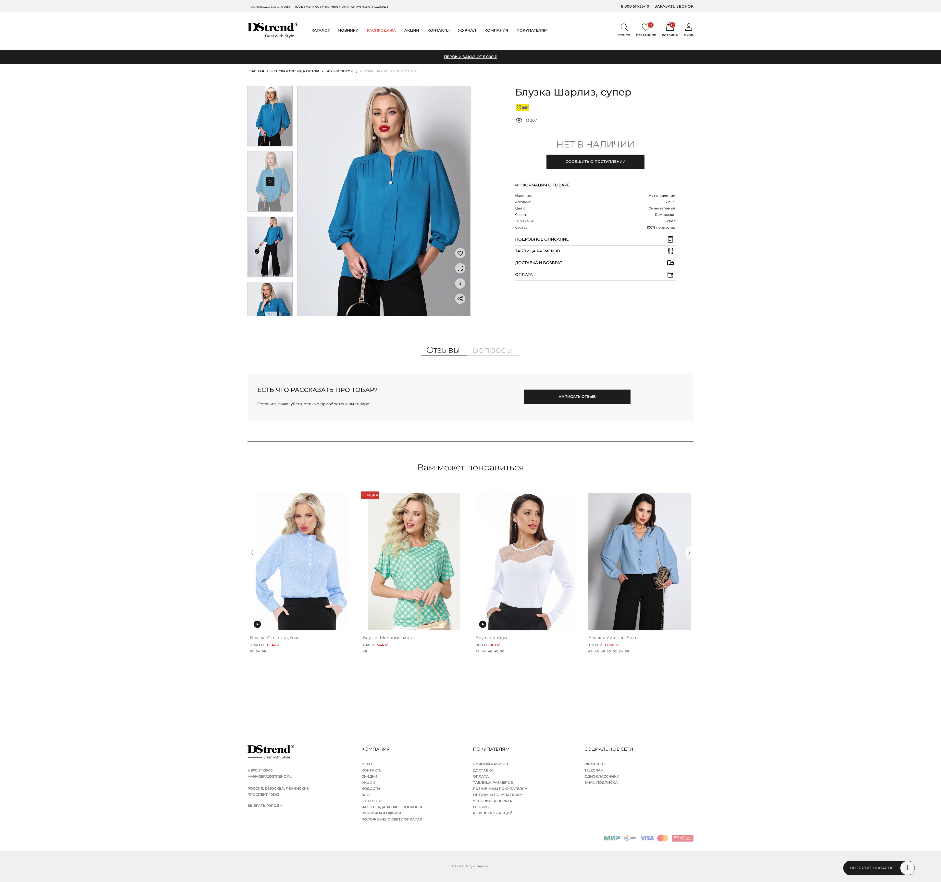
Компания (496, 30)
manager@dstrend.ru (270, 776)
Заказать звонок (674, 6)
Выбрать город (263, 806)
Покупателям (492, 749)
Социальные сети (609, 749)
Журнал (467, 30)
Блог (366, 795)
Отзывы (481, 807)
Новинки (348, 30)
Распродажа (381, 30)
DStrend (463, 866)
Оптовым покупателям (497, 795)
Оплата (481, 776)
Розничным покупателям (500, 788)
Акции (411, 30)
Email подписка (601, 782)
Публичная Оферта (381, 813)
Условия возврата (492, 801)
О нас (367, 764)
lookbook (372, 801)
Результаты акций (493, 813)
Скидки (369, 776)
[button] (271, 89)
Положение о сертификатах (391, 819)
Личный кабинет (491, 764)
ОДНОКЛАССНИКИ (601, 776)
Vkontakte (595, 764)
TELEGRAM (594, 770)
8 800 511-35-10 (635, 6)
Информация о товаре (542, 185)
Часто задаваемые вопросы (391, 807)
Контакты (438, 30)
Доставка (483, 770)
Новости (370, 788)
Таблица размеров (493, 782)
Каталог (320, 30)
